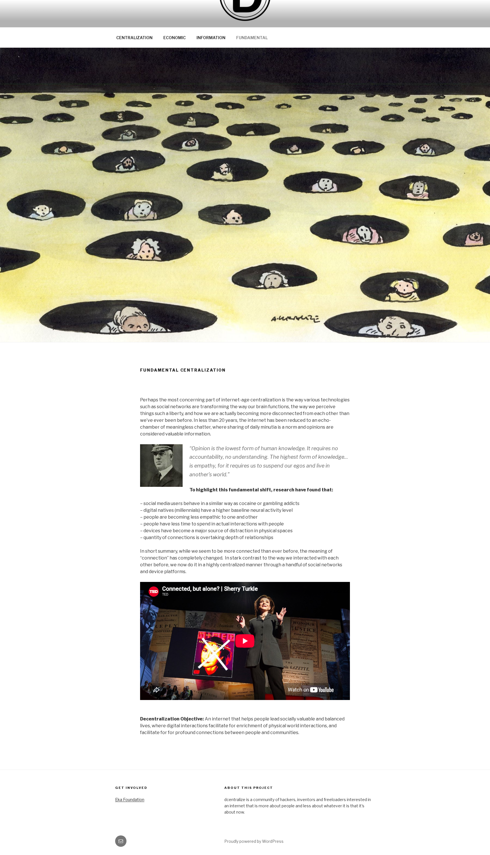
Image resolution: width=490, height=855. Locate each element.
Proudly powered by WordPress (254, 841)
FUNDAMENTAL (252, 37)
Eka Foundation (129, 799)
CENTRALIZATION (134, 37)
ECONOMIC (174, 37)
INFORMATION (211, 37)
